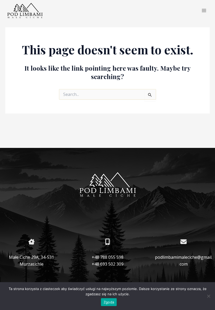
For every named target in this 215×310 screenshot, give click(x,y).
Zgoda (109, 302)
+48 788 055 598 (107, 257)
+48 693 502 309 (107, 264)
